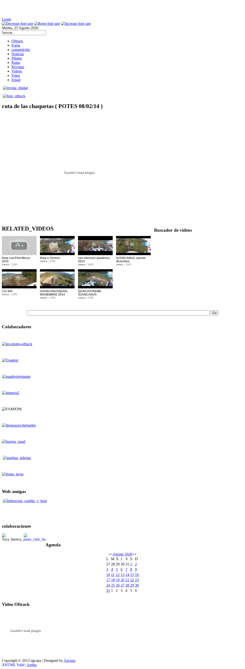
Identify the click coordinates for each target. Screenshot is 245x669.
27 (122, 585)
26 (118, 585)
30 (137, 585)
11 (113, 575)
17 (108, 580)
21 (127, 580)
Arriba (32, 665)
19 (118, 580)
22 (132, 580)
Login (6, 19)
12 (118, 575)
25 (113, 585)
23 (137, 580)
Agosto (118, 554)
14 (127, 575)
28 (127, 585)
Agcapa (69, 660)
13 (122, 575)
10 (108, 575)
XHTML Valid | (14, 665)
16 (137, 575)
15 (132, 575)
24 (108, 585)
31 (108, 590)
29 (132, 585)
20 (122, 580)
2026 (128, 554)
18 (113, 580)
